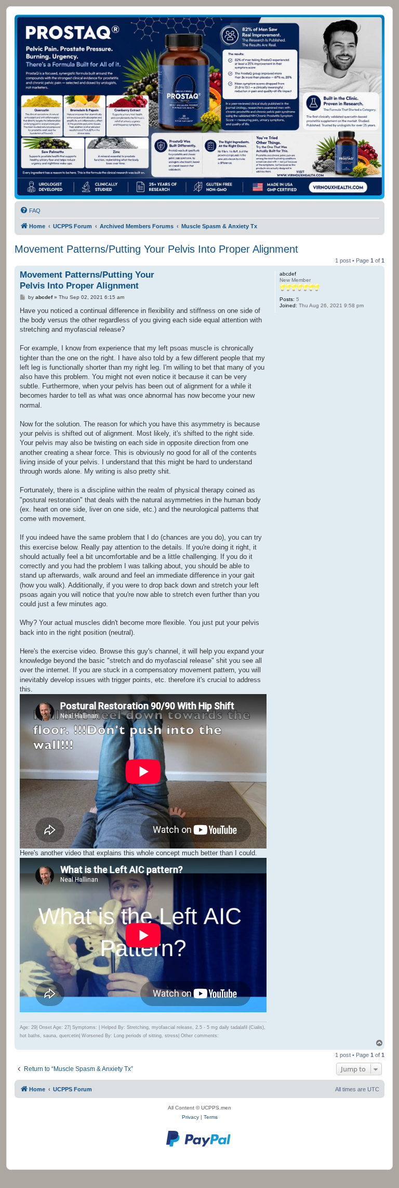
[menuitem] (30, 210)
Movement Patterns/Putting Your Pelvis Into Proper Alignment (156, 249)
